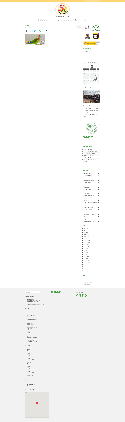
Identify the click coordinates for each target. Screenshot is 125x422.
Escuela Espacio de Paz (89, 195)
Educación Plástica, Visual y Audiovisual (90, 192)
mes (92, 66)
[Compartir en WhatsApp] (42, 31)
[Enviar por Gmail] (86, 137)
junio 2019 (86, 248)
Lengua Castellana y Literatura (90, 202)
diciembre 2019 (87, 240)
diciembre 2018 (87, 260)
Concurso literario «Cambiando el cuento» (35, 304)
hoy (86, 66)
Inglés (85, 200)
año (89, 66)
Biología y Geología (88, 173)
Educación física (87, 189)
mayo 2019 (86, 250)
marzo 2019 (86, 254)
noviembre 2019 (87, 242)
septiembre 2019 (87, 246)
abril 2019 (86, 252)
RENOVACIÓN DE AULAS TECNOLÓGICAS (36, 303)
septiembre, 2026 (88, 63)
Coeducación (87, 177)
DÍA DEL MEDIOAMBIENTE (89, 114)
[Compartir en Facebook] (28, 31)
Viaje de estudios (87, 219)
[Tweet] (35, 31)
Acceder (85, 278)
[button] (37, 403)
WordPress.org (87, 284)
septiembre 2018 (87, 266)
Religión (86, 211)
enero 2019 (86, 258)
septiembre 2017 (87, 270)
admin (28, 27)
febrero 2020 (86, 236)
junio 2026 (86, 228)
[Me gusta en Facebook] (92, 137)
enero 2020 (86, 238)
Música (85, 204)
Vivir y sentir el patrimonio (89, 221)
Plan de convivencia (88, 209)
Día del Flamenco (87, 187)
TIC (85, 216)
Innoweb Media (38, 419)
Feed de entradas (87, 280)
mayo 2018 (86, 268)
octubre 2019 (86, 244)
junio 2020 (86, 230)
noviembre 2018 (87, 262)
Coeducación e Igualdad (89, 180)
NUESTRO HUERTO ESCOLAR (90, 110)
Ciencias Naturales (88, 175)
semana (95, 66)
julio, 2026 (96, 63)
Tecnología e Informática (89, 214)
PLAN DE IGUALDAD (88, 108)
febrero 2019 (86, 256)
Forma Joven (87, 197)
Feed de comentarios (88, 282)
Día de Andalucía (87, 184)
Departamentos (87, 182)
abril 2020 (86, 232)
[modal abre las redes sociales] (46, 31)
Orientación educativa (88, 207)
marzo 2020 (86, 234)
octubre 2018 (86, 264)
